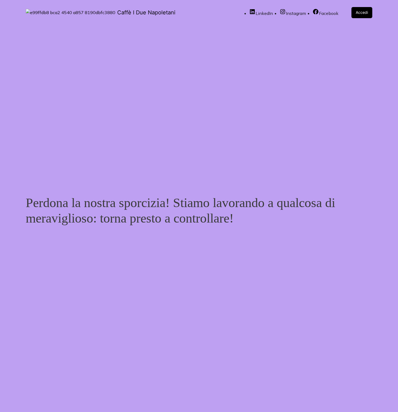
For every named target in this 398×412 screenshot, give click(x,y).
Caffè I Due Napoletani (146, 12)
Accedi (362, 12)
